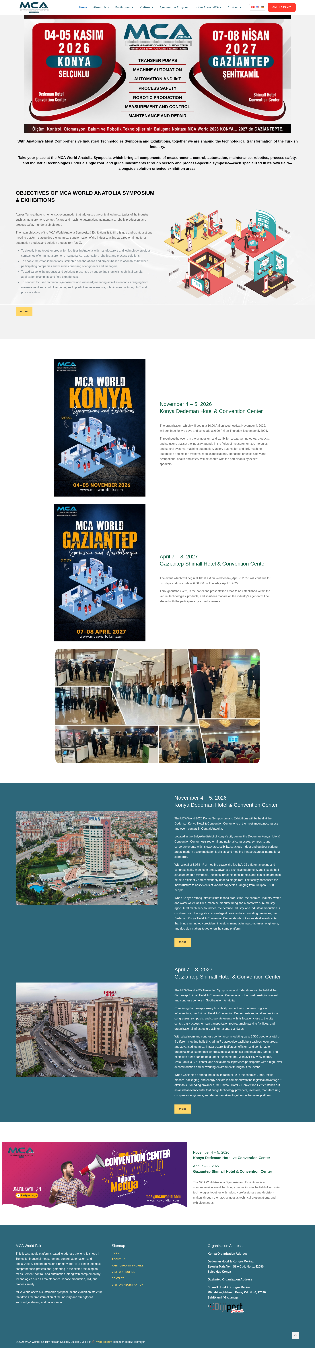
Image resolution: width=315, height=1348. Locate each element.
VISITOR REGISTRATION (127, 1284)
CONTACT (118, 1278)
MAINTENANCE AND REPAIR (157, 116)
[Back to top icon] (295, 1335)
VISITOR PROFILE (123, 1272)
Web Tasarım (104, 1341)
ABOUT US (118, 1259)
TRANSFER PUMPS (157, 61)
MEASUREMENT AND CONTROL (157, 107)
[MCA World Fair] (33, 7)
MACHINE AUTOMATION (157, 70)
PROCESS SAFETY (157, 89)
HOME (116, 1253)
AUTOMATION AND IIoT (157, 79)
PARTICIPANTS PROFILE (128, 1265)
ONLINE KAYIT (281, 7)
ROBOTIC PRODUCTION (157, 98)
